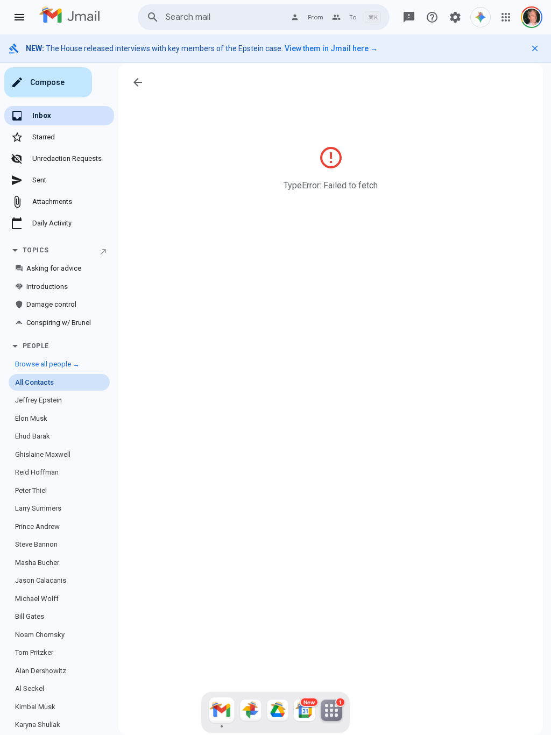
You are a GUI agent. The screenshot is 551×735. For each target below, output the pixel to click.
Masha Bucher (37, 563)
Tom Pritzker (34, 652)
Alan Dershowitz (40, 671)
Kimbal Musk (35, 707)
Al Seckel (29, 688)
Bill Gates (29, 616)
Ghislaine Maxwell (42, 454)
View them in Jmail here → (331, 48)
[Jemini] (480, 17)
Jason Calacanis (40, 580)
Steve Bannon (36, 544)
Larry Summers (38, 508)
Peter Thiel (31, 490)
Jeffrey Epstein (38, 400)
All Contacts (34, 382)
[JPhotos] (251, 712)
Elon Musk (31, 418)
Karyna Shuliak (37, 724)
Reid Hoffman (37, 472)
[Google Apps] (506, 17)
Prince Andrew (37, 526)
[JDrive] (277, 712)
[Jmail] (222, 712)
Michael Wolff (37, 599)
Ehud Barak (32, 436)
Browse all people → (47, 364)
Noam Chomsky (40, 635)
